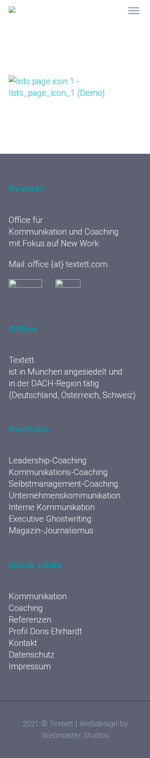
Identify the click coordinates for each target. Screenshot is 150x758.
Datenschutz (32, 655)
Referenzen (30, 620)
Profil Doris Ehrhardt (45, 631)
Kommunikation (103, 21)
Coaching (26, 608)
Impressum (30, 666)
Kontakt (23, 643)
